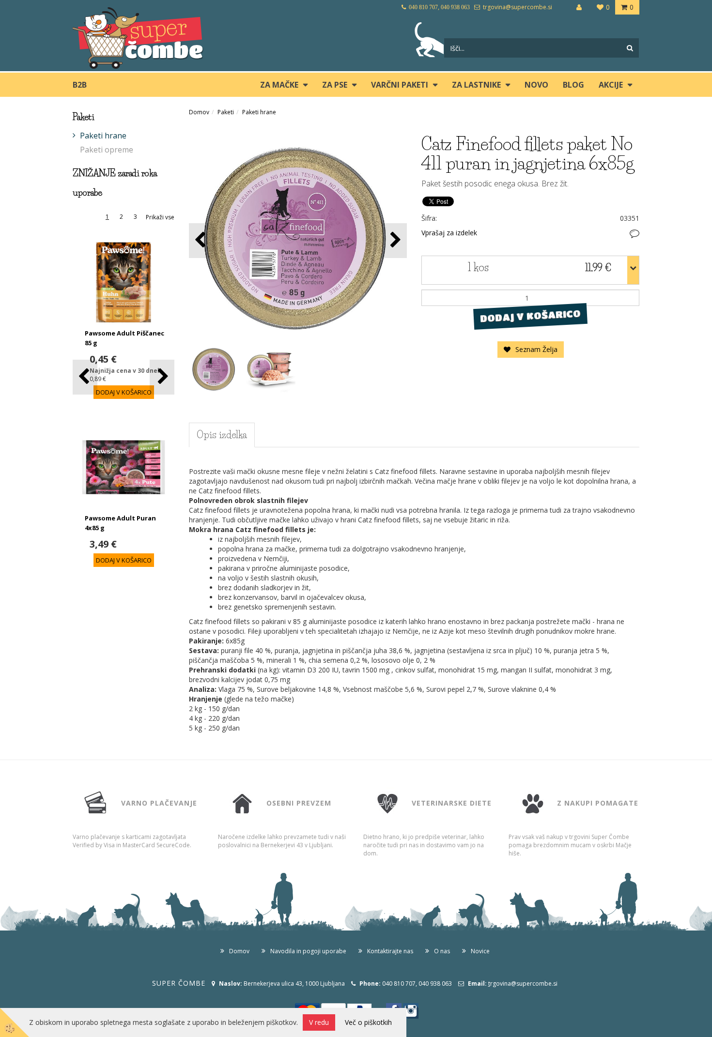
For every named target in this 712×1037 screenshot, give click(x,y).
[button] (162, 377)
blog (573, 84)
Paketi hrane (103, 135)
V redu (319, 1022)
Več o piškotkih (368, 1022)
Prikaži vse (160, 217)
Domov (199, 112)
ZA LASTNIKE (476, 84)
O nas (442, 951)
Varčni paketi (399, 84)
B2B (80, 84)
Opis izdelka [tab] (222, 435)
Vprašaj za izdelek (449, 232)
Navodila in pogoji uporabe (308, 951)
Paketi (225, 112)
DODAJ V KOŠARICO (530, 316)
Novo (536, 84)
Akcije (611, 84)
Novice (480, 951)
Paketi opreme (106, 149)
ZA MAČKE (279, 84)
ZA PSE (334, 84)
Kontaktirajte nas (390, 951)
